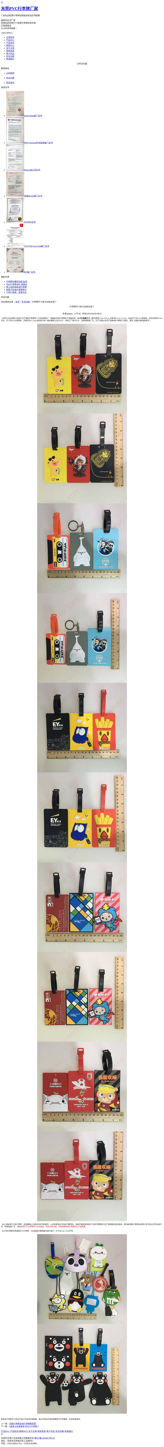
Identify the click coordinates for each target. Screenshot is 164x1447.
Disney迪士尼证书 (32, 170)
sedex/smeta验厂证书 (33, 116)
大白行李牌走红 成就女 (16, 284)
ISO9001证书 (30, 222)
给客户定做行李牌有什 (16, 290)
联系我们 (10, 59)
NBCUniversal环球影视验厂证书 (38, 143)
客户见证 (10, 53)
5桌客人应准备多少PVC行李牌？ (24, 1426)
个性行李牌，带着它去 (16, 292)
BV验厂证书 (29, 272)
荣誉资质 (10, 51)
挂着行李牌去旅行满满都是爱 (22, 1424)
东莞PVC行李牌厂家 (19, 8)
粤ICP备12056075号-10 (44, 1438)
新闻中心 (10, 45)
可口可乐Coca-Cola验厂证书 (36, 246)
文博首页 (10, 37)
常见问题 (10, 56)
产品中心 (10, 40)
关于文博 (10, 48)
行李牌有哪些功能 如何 (16, 281)
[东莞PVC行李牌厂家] (2, 1434)
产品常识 (10, 43)
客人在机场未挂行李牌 (16, 287)
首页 (17, 302)
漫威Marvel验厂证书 (33, 196)
